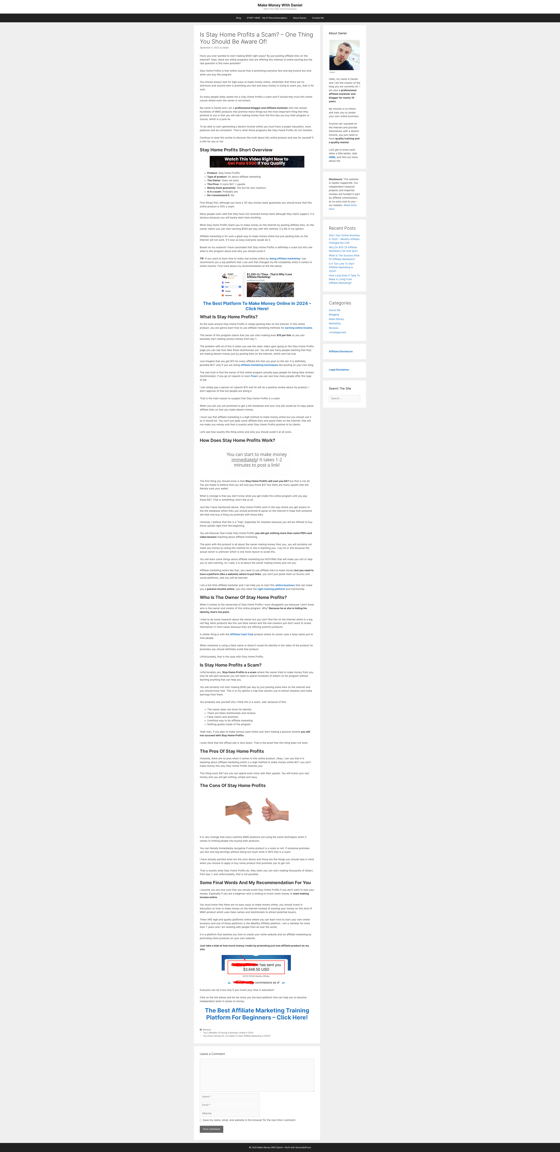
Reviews (207, 1029)
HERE (332, 157)
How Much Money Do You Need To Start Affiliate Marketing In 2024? (236, 1036)
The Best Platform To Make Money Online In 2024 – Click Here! (257, 306)
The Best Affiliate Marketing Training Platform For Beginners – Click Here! (257, 1014)
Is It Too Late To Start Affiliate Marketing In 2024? (341, 267)
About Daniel (299, 17)
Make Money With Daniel (280, 5)
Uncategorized (337, 332)
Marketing (335, 323)
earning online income (298, 327)
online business (285, 585)
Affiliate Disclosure (341, 351)
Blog (238, 17)
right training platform (271, 589)
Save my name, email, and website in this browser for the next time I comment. (249, 1120)
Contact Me (318, 17)
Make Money (336, 319)
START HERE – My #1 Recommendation (267, 17)
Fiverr (254, 376)
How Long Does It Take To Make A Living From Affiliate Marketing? (344, 279)
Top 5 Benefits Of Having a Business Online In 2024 (228, 1032)
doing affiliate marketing (285, 258)
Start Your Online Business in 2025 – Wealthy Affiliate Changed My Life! (344, 239)
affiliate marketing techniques (259, 365)
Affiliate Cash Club (241, 634)
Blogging (334, 314)
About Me (334, 310)
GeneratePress (303, 1147)
